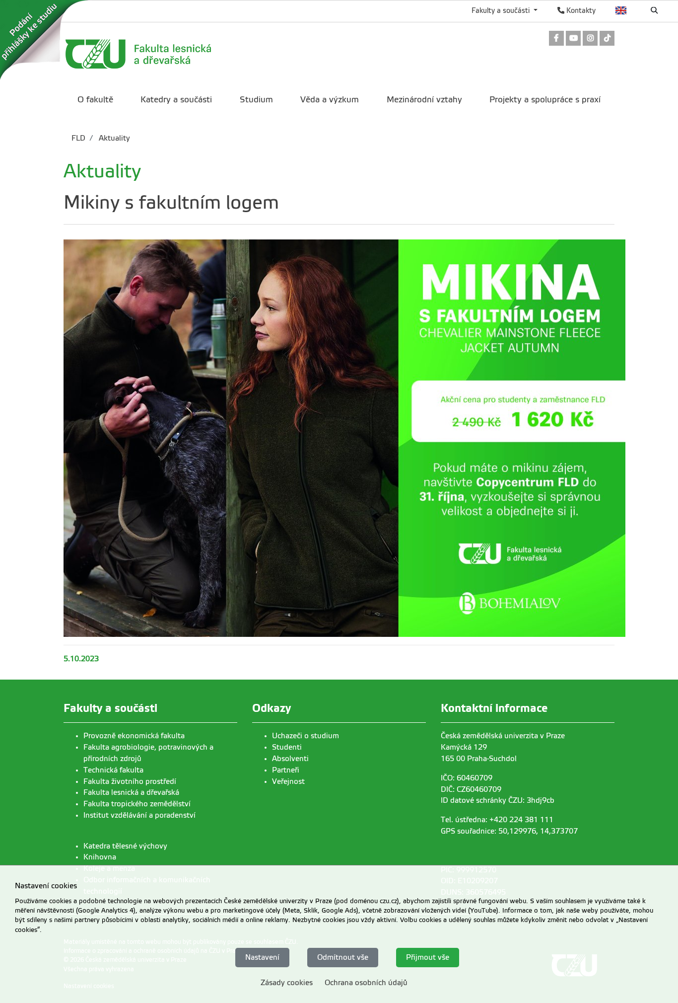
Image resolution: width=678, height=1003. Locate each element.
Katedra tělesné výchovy (125, 846)
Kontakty (580, 10)
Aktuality (113, 138)
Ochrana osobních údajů (366, 982)
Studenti (287, 747)
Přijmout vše (427, 957)
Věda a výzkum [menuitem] (329, 99)
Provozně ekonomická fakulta (134, 736)
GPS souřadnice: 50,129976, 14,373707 (509, 831)
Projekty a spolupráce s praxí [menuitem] (545, 99)
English (621, 10)
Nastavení (262, 957)
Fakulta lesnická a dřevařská (131, 792)
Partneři (285, 770)
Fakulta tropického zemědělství (137, 804)
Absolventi (290, 759)
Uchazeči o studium (305, 736)
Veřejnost (288, 781)
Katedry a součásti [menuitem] (176, 99)
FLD (78, 138)
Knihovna (99, 857)
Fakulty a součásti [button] (502, 10)
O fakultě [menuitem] (95, 99)
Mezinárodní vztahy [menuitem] (424, 99)
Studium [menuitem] (256, 99)
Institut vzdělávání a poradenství (139, 815)
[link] (556, 39)
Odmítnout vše (342, 957)
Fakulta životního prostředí (129, 781)
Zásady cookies (287, 982)
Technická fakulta (113, 770)
